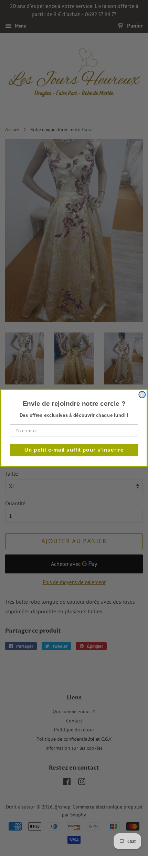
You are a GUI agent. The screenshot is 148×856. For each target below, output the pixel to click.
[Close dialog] (142, 394)
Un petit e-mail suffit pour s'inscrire (74, 449)
